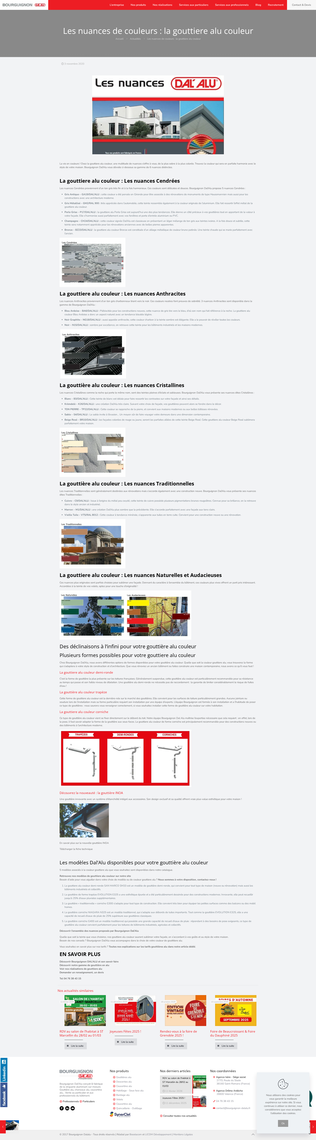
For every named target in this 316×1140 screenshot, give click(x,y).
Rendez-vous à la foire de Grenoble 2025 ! (178, 1033)
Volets (119, 1099)
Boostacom (136, 1134)
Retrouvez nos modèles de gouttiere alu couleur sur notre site (95, 876)
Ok (283, 1123)
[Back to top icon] (253, 1134)
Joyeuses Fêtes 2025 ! (125, 1031)
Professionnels (71, 1101)
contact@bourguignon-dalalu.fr (232, 1108)
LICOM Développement (158, 1134)
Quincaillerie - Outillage (129, 1108)
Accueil (119, 38)
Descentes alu (124, 1081)
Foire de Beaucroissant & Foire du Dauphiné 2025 (232, 1033)
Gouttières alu (123, 1077)
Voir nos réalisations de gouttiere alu (81, 968)
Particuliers (89, 1101)
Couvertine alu (124, 1086)
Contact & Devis (301, 5)
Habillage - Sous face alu (130, 1090)
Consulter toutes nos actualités (180, 1115)
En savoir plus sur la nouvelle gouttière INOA (84, 843)
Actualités (135, 38)
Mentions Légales (183, 1134)
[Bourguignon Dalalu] (24, 5)
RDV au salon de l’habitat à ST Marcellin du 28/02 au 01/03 (81, 1033)
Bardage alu (123, 1095)
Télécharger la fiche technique (76, 849)
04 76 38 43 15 (224, 1101)
